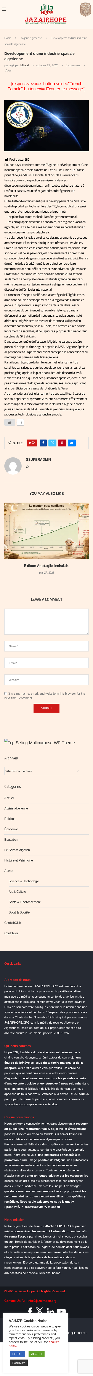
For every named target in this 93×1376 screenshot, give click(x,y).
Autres (8, 871)
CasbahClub (12, 923)
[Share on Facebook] (43, 443)
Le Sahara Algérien (17, 850)
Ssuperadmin (38, 459)
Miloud (24, 65)
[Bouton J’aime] (9, 422)
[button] (8, 541)
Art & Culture (17, 892)
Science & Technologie (24, 881)
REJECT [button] (17, 1354)
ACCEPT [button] (36, 1354)
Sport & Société (19, 912)
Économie (11, 829)
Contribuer (11, 933)
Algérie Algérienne (31, 38)
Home (7, 38)
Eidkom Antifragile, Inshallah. (46, 565)
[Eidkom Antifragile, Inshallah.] (46, 531)
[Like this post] (33, 443)
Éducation (11, 840)
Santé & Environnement (24, 902)
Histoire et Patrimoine (18, 860)
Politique (9, 819)
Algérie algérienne (16, 808)
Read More (18, 1363)
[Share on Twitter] (52, 443)
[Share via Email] (72, 443)
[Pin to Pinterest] (62, 443)
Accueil (9, 798)
